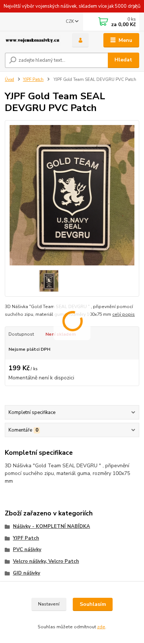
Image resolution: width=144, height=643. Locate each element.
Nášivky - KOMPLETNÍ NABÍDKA (51, 526)
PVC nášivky (27, 549)
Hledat (123, 59)
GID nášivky (26, 573)
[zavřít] (135, 7)
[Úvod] (33, 40)
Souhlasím (93, 604)
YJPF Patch (33, 79)
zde (101, 627)
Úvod (9, 79)
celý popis (123, 314)
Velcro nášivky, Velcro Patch (46, 561)
